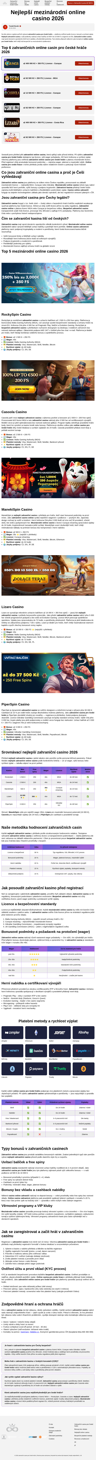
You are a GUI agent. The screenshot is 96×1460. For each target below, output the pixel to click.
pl (75, 1445)
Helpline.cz (34, 1332)
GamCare (25, 1332)
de (75, 1442)
